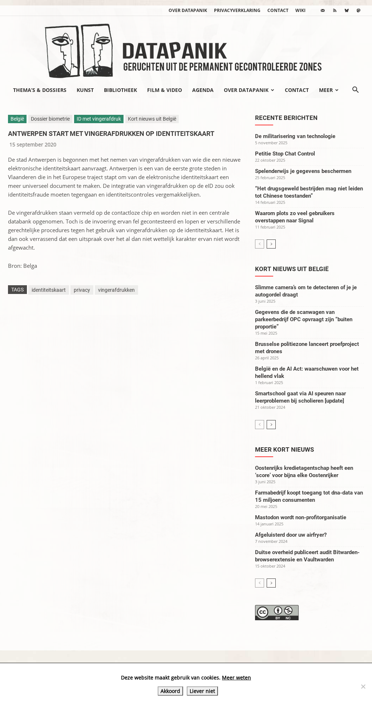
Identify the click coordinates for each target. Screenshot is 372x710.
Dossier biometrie (50, 119)
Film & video (164, 89)
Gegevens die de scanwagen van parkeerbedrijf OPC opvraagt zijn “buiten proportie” (303, 319)
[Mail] (322, 10)
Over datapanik (188, 10)
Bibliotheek (120, 89)
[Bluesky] (346, 10)
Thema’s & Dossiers (39, 89)
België (17, 119)
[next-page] (271, 244)
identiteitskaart (49, 290)
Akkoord (170, 690)
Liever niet (202, 690)
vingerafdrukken (116, 290)
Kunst (85, 89)
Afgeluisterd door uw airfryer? (291, 535)
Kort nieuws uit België (152, 119)
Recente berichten (286, 117)
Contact (277, 10)
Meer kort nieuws (284, 449)
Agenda (203, 89)
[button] (355, 90)
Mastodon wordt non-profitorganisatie (300, 517)
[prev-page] (259, 244)
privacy (82, 290)
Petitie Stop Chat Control (285, 153)
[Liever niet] (363, 686)
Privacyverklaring (237, 10)
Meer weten (236, 677)
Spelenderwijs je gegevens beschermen (303, 171)
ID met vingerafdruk (99, 119)
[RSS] (334, 10)
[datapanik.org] (186, 48)
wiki (300, 10)
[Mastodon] (358, 10)
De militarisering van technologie (295, 136)
